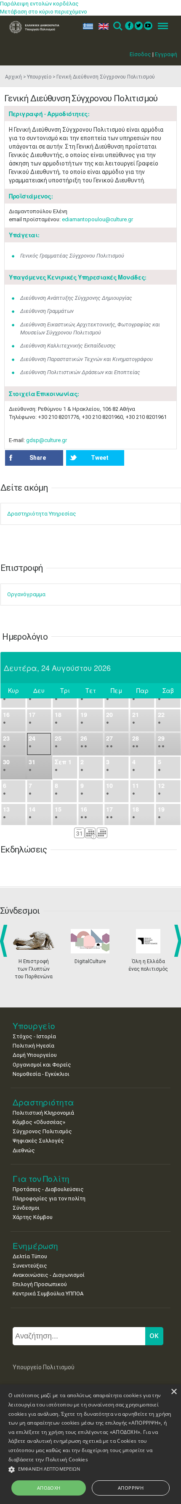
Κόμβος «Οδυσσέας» (39, 1122)
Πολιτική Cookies (66, 1459)
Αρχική (13, 77)
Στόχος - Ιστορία (34, 1036)
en (101, 26)
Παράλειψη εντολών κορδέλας (39, 3)
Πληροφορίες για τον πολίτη (49, 1198)
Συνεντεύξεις (30, 1265)
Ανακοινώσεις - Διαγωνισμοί (49, 1275)
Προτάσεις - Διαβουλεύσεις (48, 1189)
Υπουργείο (39, 77)
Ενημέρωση (35, 1246)
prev (5, 941)
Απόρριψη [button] (131, 1488)
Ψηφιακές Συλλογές (38, 1141)
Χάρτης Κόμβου (33, 1217)
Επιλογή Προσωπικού (40, 1284)
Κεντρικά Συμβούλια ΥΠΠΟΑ (48, 1293)
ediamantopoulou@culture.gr (97, 219)
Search (117, 26)
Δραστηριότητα (43, 1102)
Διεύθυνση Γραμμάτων (47, 311)
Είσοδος (140, 54)
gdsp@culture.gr (46, 440)
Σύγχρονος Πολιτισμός (42, 1131)
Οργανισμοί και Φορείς (42, 1064)
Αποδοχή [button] (49, 1488)
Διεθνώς (24, 1150)
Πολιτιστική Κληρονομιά (43, 1113)
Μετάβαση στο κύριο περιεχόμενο (43, 11)
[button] (90, 1469)
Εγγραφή (166, 54)
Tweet (100, 457)
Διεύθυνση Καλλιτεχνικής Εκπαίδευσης (68, 345)
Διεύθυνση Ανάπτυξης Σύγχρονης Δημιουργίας (76, 298)
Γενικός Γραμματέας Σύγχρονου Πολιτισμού (72, 255)
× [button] (173, 1392)
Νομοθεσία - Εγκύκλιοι (41, 1074)
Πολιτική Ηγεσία (33, 1045)
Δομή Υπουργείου (35, 1055)
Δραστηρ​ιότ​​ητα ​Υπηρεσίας (41, 513)
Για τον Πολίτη (41, 1179)
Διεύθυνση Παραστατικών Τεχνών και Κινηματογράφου (86, 359)
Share (37, 457)
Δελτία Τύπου (30, 1256)
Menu (160, 26)
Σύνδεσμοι (26, 1208)
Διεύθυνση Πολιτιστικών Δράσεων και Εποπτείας (80, 372)
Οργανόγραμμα (26, 594)
